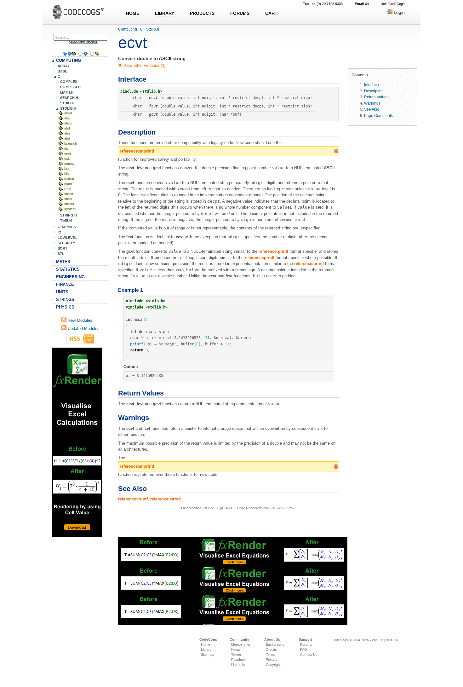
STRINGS (65, 299)
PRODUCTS (202, 13)
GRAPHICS (67, 227)
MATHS (63, 261)
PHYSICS (65, 307)
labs (67, 168)
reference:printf (273, 251)
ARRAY (64, 66)
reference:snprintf (137, 151)
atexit (68, 123)
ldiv (66, 174)
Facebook (239, 659)
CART (271, 13)
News (235, 649)
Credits (271, 649)
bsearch (70, 143)
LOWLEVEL (67, 238)
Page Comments (378, 115)
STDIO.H (67, 103)
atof (67, 128)
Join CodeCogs (393, 4)
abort (68, 113)
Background (275, 644)
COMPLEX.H (70, 87)
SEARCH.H (69, 98)
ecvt (67, 153)
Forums (306, 644)
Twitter (236, 654)
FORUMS (239, 13)
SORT (62, 248)
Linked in (238, 665)
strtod (68, 194)
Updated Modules (83, 328)
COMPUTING (68, 60)
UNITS (62, 292)
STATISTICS (68, 269)
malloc (69, 179)
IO (59, 232)
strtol (68, 199)
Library (206, 649)
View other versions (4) (143, 65)
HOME (132, 13)
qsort (68, 184)
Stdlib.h (152, 29)
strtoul (69, 204)
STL (61, 254)
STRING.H (68, 215)
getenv (69, 163)
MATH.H (66, 92)
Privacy (271, 659)
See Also (371, 109)
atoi (67, 133)
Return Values (376, 97)
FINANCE (65, 284)
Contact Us (308, 654)
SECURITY (66, 243)
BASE (62, 71)
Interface (371, 85)
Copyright (273, 665)
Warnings (372, 103)
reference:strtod (165, 499)
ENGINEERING (70, 276)
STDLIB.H (68, 108)
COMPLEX (68, 82)
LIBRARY (164, 13)
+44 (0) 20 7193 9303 (323, 4)
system (70, 209)
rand (67, 189)
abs (67, 118)
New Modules (79, 320)
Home (205, 644)
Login (398, 12)
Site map (207, 654)
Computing (127, 29)
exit (67, 158)
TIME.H (66, 220)
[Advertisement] (77, 442)
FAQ (303, 649)
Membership (240, 644)
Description (374, 91)
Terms (271, 654)
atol (67, 138)
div (66, 148)
